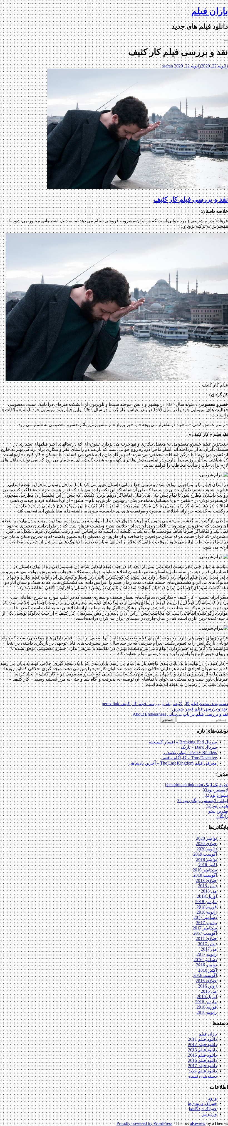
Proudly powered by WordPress (144, 1123)
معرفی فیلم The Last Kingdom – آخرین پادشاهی (172, 763)
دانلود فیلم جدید (203, 1071)
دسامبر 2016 (205, 959)
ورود (212, 1098)
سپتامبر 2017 (205, 928)
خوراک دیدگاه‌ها (203, 1108)
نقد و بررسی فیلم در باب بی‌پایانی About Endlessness (180, 714)
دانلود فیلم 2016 (202, 1060)
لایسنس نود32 (215, 790)
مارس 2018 (206, 901)
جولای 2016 (206, 980)
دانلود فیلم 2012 (202, 1044)
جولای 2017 (206, 938)
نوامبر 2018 (206, 859)
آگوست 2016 (205, 975)
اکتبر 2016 (207, 970)
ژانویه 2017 (207, 954)
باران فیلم (209, 11)
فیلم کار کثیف (186, 703)
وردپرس (209, 1114)
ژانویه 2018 (207, 912)
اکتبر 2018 (207, 864)
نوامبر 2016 (206, 964)
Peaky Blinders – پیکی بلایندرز (190, 752)
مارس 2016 (206, 1001)
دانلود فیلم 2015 (202, 1055)
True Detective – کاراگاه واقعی (189, 757)
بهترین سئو (218, 811)
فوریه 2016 (207, 1007)
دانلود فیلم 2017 (202, 1065)
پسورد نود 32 (216, 795)
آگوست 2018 (205, 875)
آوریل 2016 (207, 996)
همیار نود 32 (217, 805)
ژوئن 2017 (207, 943)
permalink (111, 703)
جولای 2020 (206, 843)
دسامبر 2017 (205, 917)
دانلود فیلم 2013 (202, 1049)
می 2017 (209, 949)
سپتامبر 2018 (205, 870)
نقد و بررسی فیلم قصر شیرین (200, 709)
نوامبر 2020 (206, 838)
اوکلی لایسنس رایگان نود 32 (202, 800)
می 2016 (209, 991)
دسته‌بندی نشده (214, 703)
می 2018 (209, 891)
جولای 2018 (206, 880)
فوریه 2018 (207, 906)
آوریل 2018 (207, 896)
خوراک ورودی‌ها (202, 1103)
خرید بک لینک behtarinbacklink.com (196, 784)
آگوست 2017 (205, 933)
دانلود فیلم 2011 (202, 1039)
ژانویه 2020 (207, 848)
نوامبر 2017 (206, 922)
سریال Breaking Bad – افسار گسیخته (183, 742)
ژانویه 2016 (207, 1012)
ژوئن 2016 (207, 986)
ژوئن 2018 (207, 885)
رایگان (222, 816)
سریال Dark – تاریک (199, 747)
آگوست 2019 (205, 854)
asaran (167, 66)
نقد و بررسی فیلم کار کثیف (190, 199)
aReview (197, 1123)
